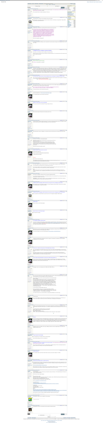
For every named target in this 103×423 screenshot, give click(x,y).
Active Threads (53, 4)
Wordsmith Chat (53, 421)
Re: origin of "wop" (31, 256)
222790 (66, 405)
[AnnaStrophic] (30, 196)
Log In (74, 3)
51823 (66, 120)
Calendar (50, 4)
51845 (66, 341)
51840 (66, 295)
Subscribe (52, 420)
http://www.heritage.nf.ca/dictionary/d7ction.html (54, 222)
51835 (66, 237)
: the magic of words (5, 0)
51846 (66, 350)
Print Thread (29, 7)
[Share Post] (64, 17)
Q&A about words (41, 3)
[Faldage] (30, 98)
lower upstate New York (30, 25)
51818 (66, 75)
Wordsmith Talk (29, 3)
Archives (56, 420)
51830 (66, 191)
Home (41, 420)
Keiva (58, 405)
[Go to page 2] (66, 7)
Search (58, 420)
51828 (66, 173)
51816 (66, 59)
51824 (66, 130)
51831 (66, 200)
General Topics (36, 3)
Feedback (61, 420)
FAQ (54, 420)
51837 (66, 256)
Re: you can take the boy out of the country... (34, 17)
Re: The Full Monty (31, 130)
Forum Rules (29, 417)
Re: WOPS (30, 237)
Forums (33, 3)
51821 (66, 101)
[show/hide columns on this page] (74, 4)
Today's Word (44, 420)
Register (72, 3)
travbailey (58, 395)
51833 (66, 219)
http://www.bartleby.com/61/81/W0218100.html (54, 231)
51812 (66, 17)
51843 (66, 325)
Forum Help (68, 417)
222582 (66, 395)
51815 (66, 49)
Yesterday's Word (48, 420)
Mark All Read (34, 417)
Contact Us (65, 417)
